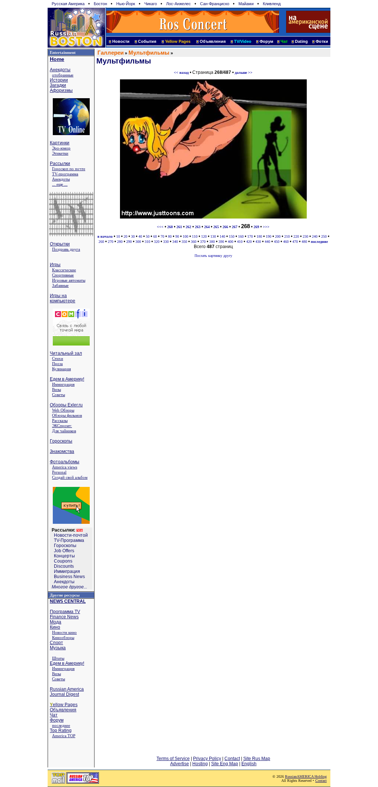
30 (133, 236)
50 (148, 236)
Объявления (213, 41)
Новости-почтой (71, 535)
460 (286, 242)
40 (140, 236)
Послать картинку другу (213, 256)
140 (222, 236)
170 (250, 236)
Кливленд (272, 3)
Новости (121, 41)
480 (304, 242)
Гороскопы (61, 441)
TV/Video (242, 41)
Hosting (200, 763)
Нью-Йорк (125, 3)
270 (110, 242)
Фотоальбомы (64, 461)
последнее (61, 725)
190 (268, 236)
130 (213, 236)
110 (194, 236)
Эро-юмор (61, 148)
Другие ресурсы (65, 595)
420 (249, 242)
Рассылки (60, 163)
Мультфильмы (148, 53)
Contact (232, 758)
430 (258, 242)
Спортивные (63, 275)
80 (170, 236)
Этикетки (60, 153)
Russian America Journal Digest (67, 692)
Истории (59, 80)
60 (155, 236)
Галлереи (110, 53)
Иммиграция (63, 384)
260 (101, 242)
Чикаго (150, 3)
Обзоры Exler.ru (66, 405)
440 (267, 242)
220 (296, 236)
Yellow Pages (177, 41)
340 (175, 242)
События (147, 41)
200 (278, 236)
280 (120, 242)
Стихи (57, 358)
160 (241, 236)
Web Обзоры (63, 410)
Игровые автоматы (68, 280)
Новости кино (64, 632)
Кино (55, 627)
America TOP (63, 735)
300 (138, 242)
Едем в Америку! (67, 379)
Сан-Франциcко (214, 3)
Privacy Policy (207, 758)
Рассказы (60, 420)
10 (118, 236)
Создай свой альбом (69, 477)
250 (324, 236)
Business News (69, 576)
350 (184, 242)
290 (129, 242)
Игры (55, 264)
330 (166, 242)
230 (305, 236)
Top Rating (61, 730)
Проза (57, 363)
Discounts (64, 566)
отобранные (62, 75)
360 (193, 242)
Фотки (322, 41)
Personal (59, 472)
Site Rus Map (256, 758)
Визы (56, 389)
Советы (58, 394)
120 (204, 236)
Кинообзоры (63, 637)
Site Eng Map (224, 763)
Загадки (58, 85)
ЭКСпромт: (62, 425)
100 (185, 236)
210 (287, 236)
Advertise (179, 763)
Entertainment (63, 52)
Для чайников (64, 431)
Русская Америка (68, 3)
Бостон (100, 3)
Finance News (64, 616)
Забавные (60, 285)
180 (259, 236)
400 (230, 242)
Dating (301, 41)
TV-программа (65, 174)
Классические (64, 270)
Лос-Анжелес (178, 3)
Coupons (63, 561)
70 (162, 236)
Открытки (60, 244)
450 (276, 242)
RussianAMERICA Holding (306, 776)
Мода (55, 622)
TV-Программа (69, 540)
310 (147, 242)
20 (125, 236)
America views (64, 467)
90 (177, 236)
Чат (54, 715)
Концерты (64, 556)
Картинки (59, 142)
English (249, 763)
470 (295, 242)
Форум (266, 41)
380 (212, 242)
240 (314, 236)
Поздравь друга (66, 249)
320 (156, 242)
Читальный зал (66, 353)
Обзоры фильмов (67, 415)
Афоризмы (61, 90)
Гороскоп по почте (68, 168)
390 (221, 242)
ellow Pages (64, 704)
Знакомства (62, 451)
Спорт (56, 642)
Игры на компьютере (62, 298)
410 (240, 242)
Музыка (58, 647)
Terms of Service (173, 758)
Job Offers (64, 550)
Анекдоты (60, 69)
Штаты (58, 658)
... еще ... (60, 184)
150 (231, 236)
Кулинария (61, 369)
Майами (246, 3)
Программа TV (65, 611)
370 (203, 242)
